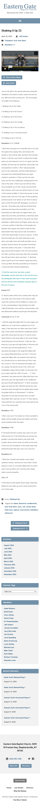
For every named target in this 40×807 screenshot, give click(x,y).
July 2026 (8, 548)
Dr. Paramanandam (11, 621)
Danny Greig (8, 618)
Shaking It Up (15, 499)
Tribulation (9, 41)
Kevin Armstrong (10, 641)
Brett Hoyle (8, 612)
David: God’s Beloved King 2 (14, 677)
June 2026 (8, 552)
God (15, 41)
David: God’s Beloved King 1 (14, 687)
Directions (26, 766)
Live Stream (18, 788)
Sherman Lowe (10, 660)
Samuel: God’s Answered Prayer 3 (17, 698)
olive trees (9, 510)
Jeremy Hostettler (11, 628)
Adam (16, 503)
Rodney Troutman (11, 657)
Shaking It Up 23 (19, 528)
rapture (16, 510)
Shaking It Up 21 (21, 523)
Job (23, 507)
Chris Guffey (9, 615)
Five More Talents (20, 800)
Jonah (28, 507)
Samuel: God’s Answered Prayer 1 (17, 718)
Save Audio (9, 83)
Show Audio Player (13, 77)
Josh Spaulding (10, 638)
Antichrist (22, 503)
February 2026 (9, 565)
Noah (34, 507)
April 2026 (8, 558)
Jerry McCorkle (10, 631)
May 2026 (7, 555)
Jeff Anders (23, 36)
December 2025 (10, 571)
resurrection (25, 510)
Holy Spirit (22, 41)
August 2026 (9, 545)
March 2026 (8, 561)
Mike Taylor (8, 651)
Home (9, 788)
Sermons (29, 788)
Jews (19, 507)
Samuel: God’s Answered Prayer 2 (17, 708)
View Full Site (20, 780)
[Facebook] (33, 759)
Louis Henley (9, 644)
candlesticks (32, 503)
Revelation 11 (10, 45)
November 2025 (10, 574)
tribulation (34, 510)
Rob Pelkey (8, 654)
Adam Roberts (9, 608)
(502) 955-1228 (15, 759)
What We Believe (20, 791)
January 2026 (9, 568)
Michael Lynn (9, 647)
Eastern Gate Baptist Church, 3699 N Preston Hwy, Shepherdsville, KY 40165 (20, 747)
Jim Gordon (8, 634)
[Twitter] (29, 759)
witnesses (9, 513)
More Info (13, 766)
